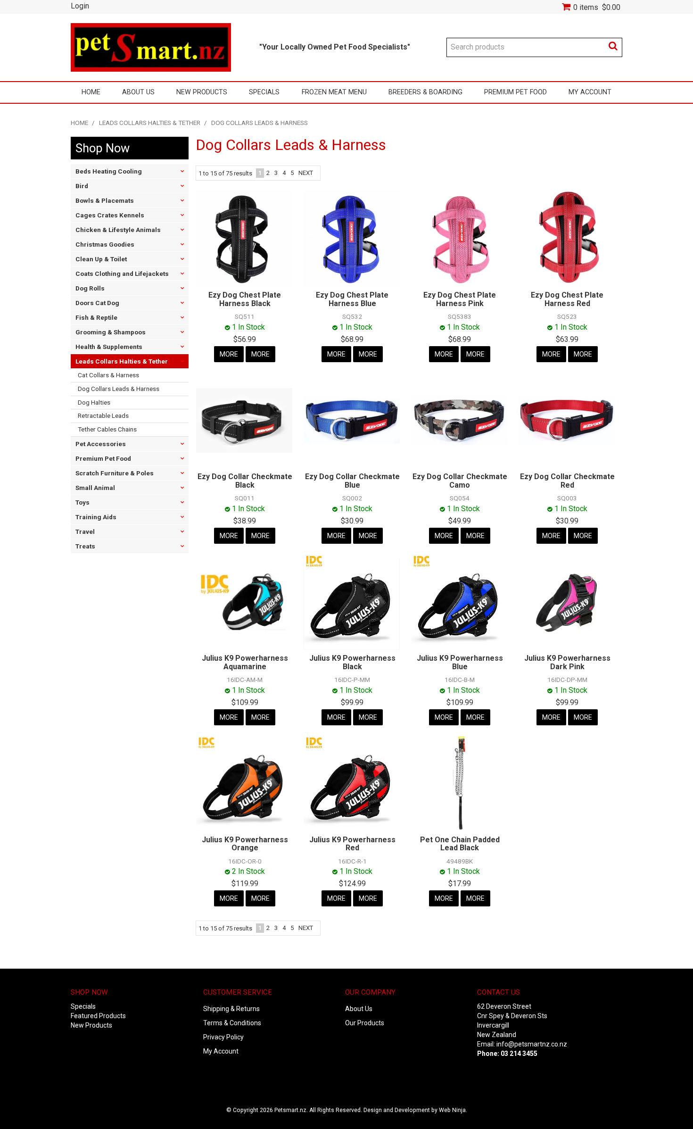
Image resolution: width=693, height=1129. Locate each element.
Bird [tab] (81, 186)
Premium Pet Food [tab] (103, 458)
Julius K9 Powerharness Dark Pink (567, 662)
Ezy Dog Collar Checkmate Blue (352, 481)
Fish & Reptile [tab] (96, 317)
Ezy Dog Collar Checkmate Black (245, 481)
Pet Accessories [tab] (100, 444)
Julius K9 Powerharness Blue (460, 662)
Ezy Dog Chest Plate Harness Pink (459, 299)
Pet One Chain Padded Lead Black (460, 844)
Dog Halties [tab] (94, 402)
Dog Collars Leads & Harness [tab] (118, 388)
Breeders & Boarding (425, 92)
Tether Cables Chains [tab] (107, 429)
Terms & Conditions (232, 1023)
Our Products (364, 1023)
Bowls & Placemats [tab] (104, 200)
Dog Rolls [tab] (90, 288)
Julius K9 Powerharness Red (352, 844)
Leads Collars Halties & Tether (149, 122)
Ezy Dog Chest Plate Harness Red (567, 299)
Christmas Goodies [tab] (104, 244)
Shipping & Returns (231, 1009)
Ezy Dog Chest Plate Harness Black (244, 299)
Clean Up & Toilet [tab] (101, 259)
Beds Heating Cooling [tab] (108, 171)
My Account (590, 92)
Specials (264, 92)
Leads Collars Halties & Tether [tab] (121, 361)
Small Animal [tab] (95, 487)
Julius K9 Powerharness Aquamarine (245, 662)
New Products (201, 92)
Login (80, 6)
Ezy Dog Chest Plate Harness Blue (352, 299)
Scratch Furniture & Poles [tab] (114, 473)
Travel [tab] (85, 531)
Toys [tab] (82, 502)
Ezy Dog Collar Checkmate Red (567, 481)
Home (91, 92)
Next (305, 172)
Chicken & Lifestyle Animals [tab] (118, 229)
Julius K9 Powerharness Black (352, 662)
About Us (138, 92)
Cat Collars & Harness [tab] (108, 375)
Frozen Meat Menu (334, 92)
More (229, 354)
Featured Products (98, 1016)
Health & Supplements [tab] (108, 346)
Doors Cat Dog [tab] (97, 303)
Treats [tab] (85, 546)
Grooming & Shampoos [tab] (110, 332)
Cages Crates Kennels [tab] (109, 215)
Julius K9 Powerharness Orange (245, 844)
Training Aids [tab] (95, 517)
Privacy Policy (223, 1037)
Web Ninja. (453, 1110)
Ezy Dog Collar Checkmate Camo (459, 481)
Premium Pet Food (515, 92)
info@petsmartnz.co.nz (531, 1044)
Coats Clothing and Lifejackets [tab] (122, 273)
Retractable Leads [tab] (103, 415)
